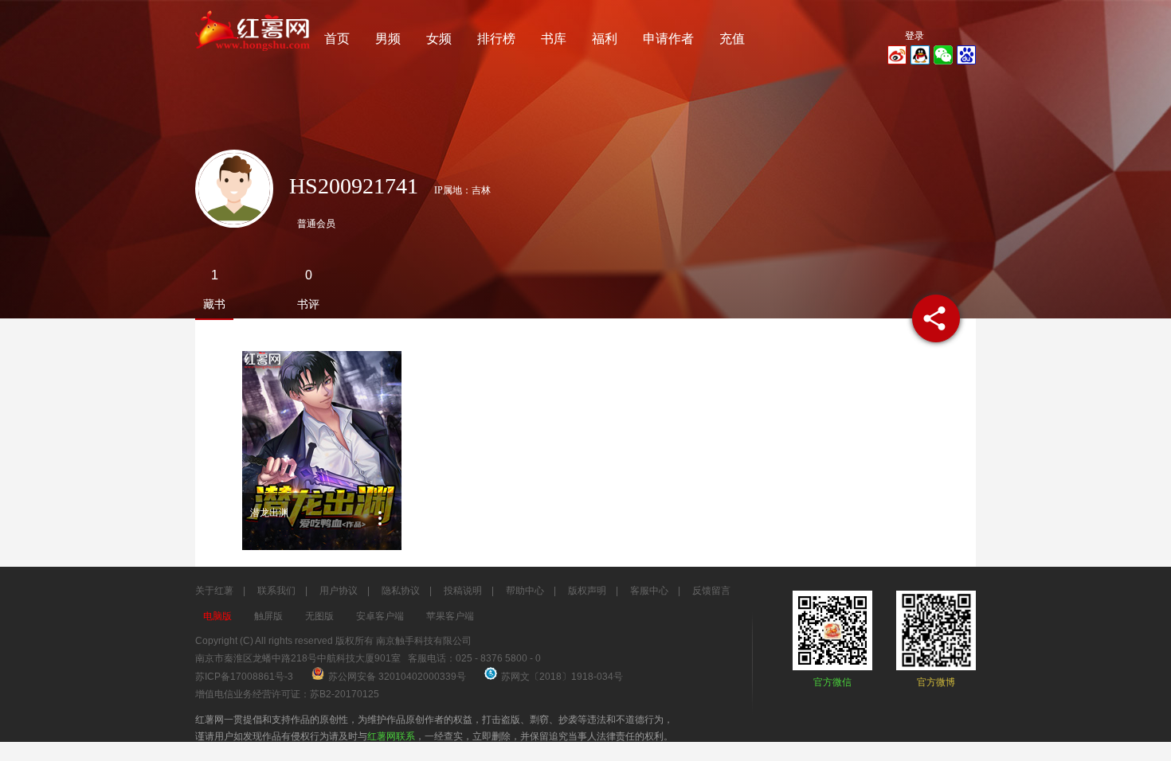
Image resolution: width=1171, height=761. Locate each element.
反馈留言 (711, 590)
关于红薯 (214, 590)
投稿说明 (463, 590)
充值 (732, 38)
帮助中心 (525, 590)
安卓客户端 (380, 616)
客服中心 (649, 590)
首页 (337, 38)
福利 (604, 38)
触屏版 (268, 616)
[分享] (936, 318)
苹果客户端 (450, 616)
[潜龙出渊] (321, 450)
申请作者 (668, 38)
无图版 (319, 616)
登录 (914, 35)
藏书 (214, 304)
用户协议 (338, 590)
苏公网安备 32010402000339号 (398, 676)
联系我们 (276, 590)
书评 (308, 304)
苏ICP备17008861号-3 (244, 676)
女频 (439, 38)
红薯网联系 (391, 736)
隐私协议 (401, 590)
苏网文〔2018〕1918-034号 (562, 676)
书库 (553, 38)
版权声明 (587, 590)
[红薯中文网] (253, 55)
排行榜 (496, 38)
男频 (388, 38)
